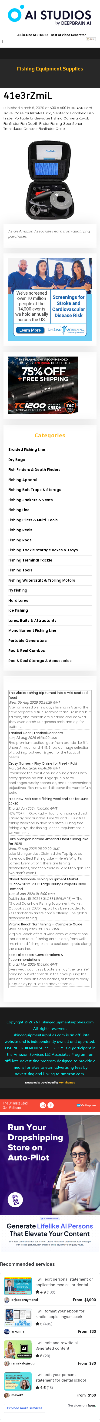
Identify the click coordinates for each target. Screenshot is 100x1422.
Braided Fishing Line (26, 449)
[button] (50, 85)
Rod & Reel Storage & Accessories (40, 660)
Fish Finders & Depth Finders (34, 469)
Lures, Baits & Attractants (32, 620)
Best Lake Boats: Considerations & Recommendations (36, 957)
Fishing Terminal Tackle (30, 560)
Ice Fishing (18, 610)
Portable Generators (27, 640)
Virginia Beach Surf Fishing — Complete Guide (45, 924)
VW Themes (66, 1082)
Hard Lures (18, 600)
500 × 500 (58, 107)
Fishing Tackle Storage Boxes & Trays (43, 550)
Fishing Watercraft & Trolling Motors (41, 580)
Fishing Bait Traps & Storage (34, 489)
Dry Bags (16, 459)
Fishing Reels (20, 530)
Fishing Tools (20, 570)
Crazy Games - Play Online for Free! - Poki (43, 763)
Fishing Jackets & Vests (30, 499)
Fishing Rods (20, 540)
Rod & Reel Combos (26, 650)
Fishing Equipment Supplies (50, 69)
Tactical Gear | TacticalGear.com (36, 733)
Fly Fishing (17, 590)
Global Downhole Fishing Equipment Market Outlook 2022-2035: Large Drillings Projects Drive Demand (47, 884)
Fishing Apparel (22, 479)
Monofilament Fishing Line (32, 630)
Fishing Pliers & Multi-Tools (33, 520)
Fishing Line (19, 509)
